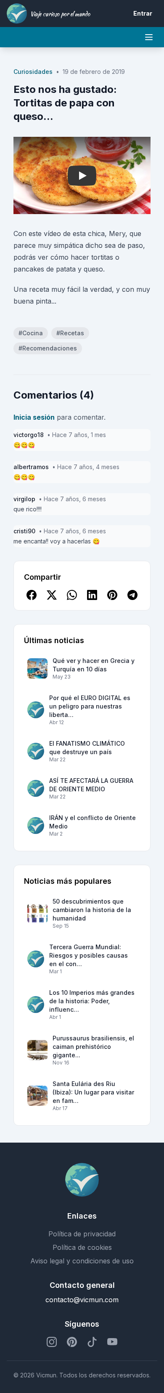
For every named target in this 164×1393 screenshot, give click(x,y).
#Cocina (31, 333)
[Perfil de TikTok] (92, 1342)
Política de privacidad (82, 1234)
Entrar (142, 13)
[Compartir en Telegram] (132, 595)
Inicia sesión (34, 417)
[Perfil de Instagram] (52, 1342)
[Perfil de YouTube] (112, 1342)
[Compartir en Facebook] (31, 595)
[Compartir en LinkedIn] (92, 595)
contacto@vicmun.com (82, 1299)
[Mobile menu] (148, 37)
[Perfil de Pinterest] (72, 1342)
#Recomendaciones (48, 348)
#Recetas (70, 333)
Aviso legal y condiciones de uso (82, 1261)
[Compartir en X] (52, 595)
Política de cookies (82, 1247)
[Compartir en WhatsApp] (72, 595)
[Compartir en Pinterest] (112, 595)
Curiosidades (33, 71)
